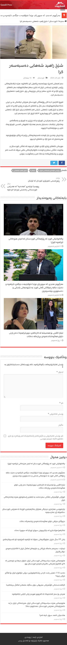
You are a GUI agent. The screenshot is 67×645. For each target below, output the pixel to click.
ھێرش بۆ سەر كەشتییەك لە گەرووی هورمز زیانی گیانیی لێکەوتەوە (38, 594)
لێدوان (60, 372)
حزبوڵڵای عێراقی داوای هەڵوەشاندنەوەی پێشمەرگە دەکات (41, 521)
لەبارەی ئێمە (37, 637)
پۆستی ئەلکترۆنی (55, 414)
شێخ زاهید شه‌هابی (20, 170)
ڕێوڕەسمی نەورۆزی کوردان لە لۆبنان (44, 179)
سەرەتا (62, 21)
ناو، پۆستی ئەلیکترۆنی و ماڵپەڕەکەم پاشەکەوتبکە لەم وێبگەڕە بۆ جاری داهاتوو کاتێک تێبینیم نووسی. (35, 437)
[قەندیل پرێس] (33, 5)
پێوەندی (28, 637)
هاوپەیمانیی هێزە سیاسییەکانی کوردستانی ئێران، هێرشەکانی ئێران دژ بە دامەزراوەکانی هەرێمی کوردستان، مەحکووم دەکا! (36, 605)
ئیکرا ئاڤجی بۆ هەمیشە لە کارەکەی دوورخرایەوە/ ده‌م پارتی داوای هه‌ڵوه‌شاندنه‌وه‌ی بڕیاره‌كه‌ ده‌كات (36, 334)
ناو (61, 403)
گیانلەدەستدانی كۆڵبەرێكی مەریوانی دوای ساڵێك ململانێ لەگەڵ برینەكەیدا (35, 585)
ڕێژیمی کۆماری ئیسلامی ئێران (50, 170)
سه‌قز (33, 170)
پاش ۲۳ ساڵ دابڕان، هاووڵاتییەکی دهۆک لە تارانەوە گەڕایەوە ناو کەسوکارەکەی (34, 539)
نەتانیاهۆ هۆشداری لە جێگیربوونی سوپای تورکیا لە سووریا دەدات (39, 530)
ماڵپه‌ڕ (61, 424)
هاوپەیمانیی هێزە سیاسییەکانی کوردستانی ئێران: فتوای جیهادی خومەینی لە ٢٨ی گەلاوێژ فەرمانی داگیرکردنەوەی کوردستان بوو (35, 562)
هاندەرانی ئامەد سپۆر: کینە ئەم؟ (52, 615)
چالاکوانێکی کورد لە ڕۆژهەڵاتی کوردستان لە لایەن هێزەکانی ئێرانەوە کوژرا (36, 463)
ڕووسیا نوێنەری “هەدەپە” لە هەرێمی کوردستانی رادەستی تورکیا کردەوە (23, 186)
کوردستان (53, 21)
